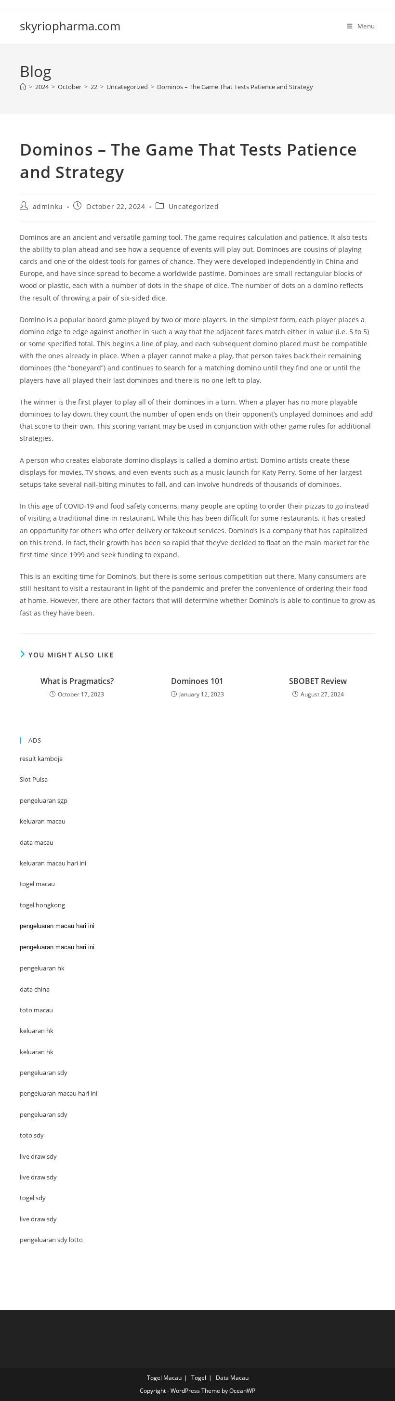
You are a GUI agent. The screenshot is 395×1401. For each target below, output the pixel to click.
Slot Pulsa (34, 779)
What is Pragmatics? (77, 681)
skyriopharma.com (70, 26)
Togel (198, 1378)
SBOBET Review (318, 681)
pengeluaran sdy (43, 1114)
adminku (48, 206)
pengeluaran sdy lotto (51, 1239)
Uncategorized (194, 206)
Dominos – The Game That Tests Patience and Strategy (235, 86)
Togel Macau (164, 1378)
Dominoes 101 (197, 681)
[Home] (23, 86)
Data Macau (232, 1378)
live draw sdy (38, 1219)
